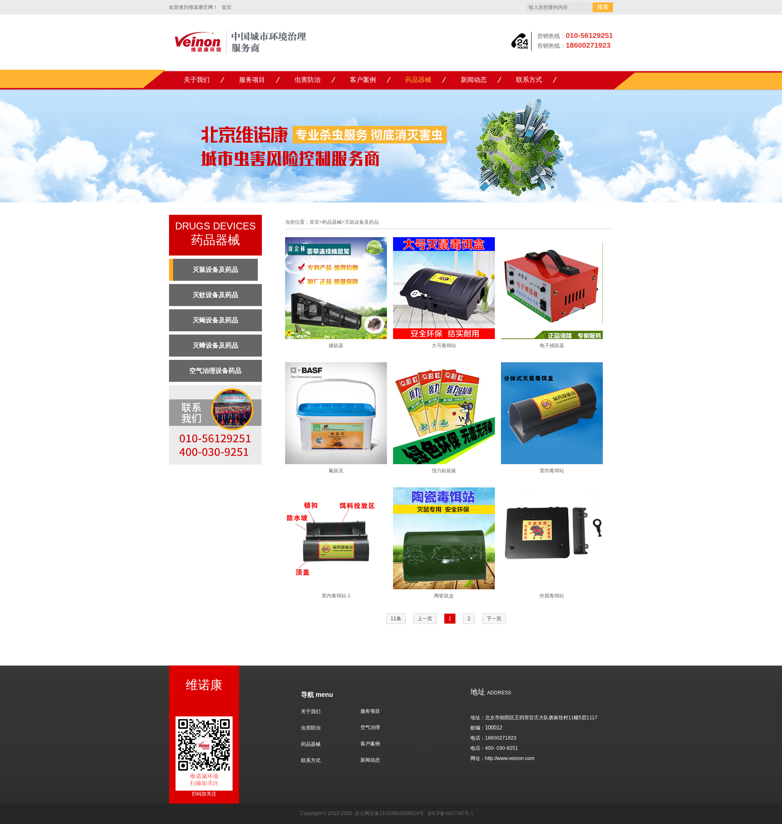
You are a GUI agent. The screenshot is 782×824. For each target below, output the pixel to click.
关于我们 (197, 79)
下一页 (494, 618)
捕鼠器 (336, 345)
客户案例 (363, 79)
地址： (477, 717)
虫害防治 (307, 79)
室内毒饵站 (552, 471)
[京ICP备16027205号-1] (354, 813)
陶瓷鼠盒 (444, 596)
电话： (477, 738)
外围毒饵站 (552, 596)
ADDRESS (490, 693)
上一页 (424, 618)
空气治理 (370, 727)
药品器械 (418, 79)
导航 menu (317, 694)
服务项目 (252, 79)
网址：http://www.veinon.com (502, 758)
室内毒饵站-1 (336, 596)
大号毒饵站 (444, 345)
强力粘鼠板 (444, 471)
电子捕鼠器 (552, 345)
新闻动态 (474, 79)
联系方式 (529, 79)
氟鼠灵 (336, 471)
